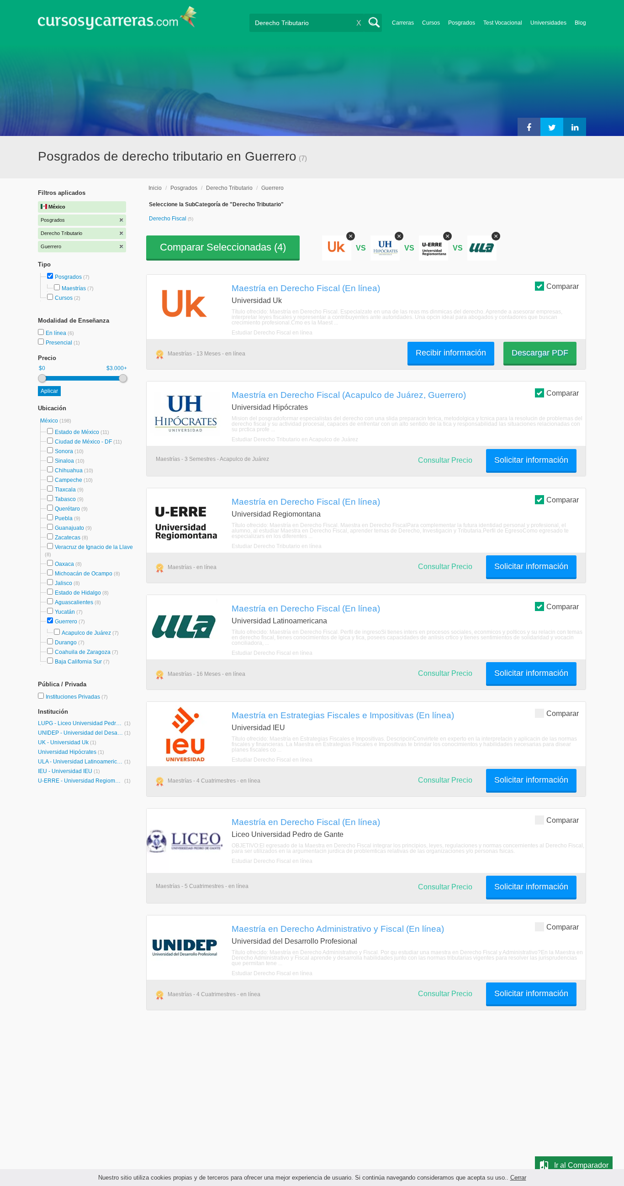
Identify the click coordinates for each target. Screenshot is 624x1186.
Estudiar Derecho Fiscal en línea (272, 332)
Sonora (64, 451)
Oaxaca (64, 564)
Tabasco (65, 499)
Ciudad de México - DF (83, 442)
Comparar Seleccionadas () (223, 247)
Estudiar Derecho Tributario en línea (277, 546)
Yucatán (65, 612)
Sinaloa (64, 461)
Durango (66, 642)
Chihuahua (69, 470)
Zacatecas (67, 537)
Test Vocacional (502, 23)
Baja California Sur (78, 661)
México (49, 421)
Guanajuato (69, 528)
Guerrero (66, 621)
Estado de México (77, 432)
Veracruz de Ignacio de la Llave (94, 547)
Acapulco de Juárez (86, 633)
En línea (57, 333)
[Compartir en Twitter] (551, 127)
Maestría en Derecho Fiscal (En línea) (306, 288)
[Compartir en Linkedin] (574, 127)
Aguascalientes (74, 602)
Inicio (155, 188)
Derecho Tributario (229, 188)
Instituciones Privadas (77, 697)
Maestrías (74, 288)
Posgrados (461, 23)
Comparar (562, 286)
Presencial (60, 343)
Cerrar (518, 1177)
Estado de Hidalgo (78, 593)
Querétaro (67, 509)
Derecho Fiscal (168, 218)
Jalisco (63, 583)
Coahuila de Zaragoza (83, 652)
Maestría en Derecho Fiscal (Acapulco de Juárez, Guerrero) (349, 395)
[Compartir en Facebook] (529, 127)
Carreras (403, 23)
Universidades (548, 23)
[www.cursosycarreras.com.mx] (117, 21)
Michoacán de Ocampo (83, 573)
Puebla (64, 518)
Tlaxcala (65, 489)
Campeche (68, 480)
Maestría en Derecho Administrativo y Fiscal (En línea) (338, 929)
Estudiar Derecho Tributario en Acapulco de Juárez (295, 439)
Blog (580, 23)
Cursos (431, 23)
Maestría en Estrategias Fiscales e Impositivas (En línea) (343, 715)
